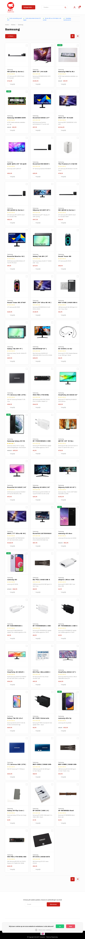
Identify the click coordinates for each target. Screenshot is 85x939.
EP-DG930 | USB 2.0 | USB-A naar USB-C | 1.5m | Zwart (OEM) (42, 811)
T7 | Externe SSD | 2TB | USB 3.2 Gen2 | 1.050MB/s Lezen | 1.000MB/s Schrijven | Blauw (16, 764)
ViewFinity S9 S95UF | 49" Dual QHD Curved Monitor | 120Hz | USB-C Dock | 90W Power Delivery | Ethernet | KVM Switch (16, 672)
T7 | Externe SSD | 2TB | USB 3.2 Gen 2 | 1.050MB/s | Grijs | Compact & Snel (16, 395)
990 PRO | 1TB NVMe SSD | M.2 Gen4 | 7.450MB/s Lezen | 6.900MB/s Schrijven (16, 857)
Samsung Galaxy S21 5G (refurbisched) (16, 441)
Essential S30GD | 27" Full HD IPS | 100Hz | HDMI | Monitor (41, 118)
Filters (11, 36)
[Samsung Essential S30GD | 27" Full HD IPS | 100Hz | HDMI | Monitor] (42, 101)
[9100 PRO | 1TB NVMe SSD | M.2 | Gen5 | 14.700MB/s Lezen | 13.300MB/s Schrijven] (42, 378)
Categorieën (27, 7)
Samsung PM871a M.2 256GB (66, 72)
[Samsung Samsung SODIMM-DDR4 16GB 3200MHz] (17, 101)
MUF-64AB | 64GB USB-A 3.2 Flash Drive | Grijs (67, 303)
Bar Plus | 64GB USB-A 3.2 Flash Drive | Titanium (41, 580)
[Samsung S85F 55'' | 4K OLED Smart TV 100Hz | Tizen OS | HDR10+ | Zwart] (42, 55)
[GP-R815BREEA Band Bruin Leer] (68, 794)
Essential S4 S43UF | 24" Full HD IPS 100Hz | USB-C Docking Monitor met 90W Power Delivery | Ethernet (16, 487)
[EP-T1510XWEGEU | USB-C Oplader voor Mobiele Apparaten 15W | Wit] (42, 424)
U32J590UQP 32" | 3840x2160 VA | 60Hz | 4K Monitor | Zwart (41, 349)
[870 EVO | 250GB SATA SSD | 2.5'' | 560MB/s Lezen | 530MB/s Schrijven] (42, 840)
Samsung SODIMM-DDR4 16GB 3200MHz (16, 118)
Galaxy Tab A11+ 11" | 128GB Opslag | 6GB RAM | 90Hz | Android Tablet (16, 349)
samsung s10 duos (65, 533)
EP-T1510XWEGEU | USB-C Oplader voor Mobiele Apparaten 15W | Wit (42, 441)
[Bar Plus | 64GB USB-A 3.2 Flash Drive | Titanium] (42, 563)
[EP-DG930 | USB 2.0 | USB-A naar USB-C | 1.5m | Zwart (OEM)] (42, 794)
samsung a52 (12, 579)
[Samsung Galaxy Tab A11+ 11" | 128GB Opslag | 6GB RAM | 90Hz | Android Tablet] (17, 332)
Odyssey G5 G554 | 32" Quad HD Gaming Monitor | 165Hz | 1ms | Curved (42, 487)
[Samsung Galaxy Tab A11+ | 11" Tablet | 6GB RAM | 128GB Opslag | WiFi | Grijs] (42, 240)
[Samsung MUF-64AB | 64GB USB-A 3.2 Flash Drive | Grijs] (68, 286)
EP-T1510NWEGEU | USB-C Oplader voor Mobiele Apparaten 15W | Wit (42, 626)
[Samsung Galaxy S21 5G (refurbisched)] (17, 424)
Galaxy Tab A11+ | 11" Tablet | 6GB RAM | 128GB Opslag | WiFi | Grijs (41, 256)
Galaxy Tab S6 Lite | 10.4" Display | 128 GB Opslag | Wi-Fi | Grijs (15, 718)
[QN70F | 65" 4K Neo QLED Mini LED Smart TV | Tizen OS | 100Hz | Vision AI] (68, 424)
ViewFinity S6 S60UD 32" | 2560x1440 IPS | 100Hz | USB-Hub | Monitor (68, 395)
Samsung (20, 24)
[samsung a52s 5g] (68, 701)
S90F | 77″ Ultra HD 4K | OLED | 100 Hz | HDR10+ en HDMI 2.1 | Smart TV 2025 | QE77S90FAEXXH (16, 534)
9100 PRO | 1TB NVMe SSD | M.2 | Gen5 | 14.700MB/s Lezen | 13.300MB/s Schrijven (41, 395)
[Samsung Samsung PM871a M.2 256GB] (68, 55)
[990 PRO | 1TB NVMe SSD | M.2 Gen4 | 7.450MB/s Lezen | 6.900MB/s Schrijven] (17, 840)
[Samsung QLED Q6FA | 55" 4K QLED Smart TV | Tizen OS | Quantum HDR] (17, 147)
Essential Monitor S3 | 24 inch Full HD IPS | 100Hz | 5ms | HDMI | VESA (15, 256)
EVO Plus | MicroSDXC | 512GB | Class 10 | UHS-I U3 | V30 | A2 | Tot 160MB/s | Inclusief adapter (42, 672)
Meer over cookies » (45, 930)
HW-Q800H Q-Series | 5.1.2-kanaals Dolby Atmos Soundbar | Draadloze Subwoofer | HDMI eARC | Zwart (67, 210)
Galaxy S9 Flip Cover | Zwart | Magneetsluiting (16, 811)
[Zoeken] (65, 7)
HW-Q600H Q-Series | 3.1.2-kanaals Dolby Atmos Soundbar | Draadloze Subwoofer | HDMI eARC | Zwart (16, 210)
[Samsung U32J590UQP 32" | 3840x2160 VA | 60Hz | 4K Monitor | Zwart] (42, 332)
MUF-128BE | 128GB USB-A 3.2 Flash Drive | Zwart (67, 764)
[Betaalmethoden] (42, 933)
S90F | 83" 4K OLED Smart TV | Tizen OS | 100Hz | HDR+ (66, 118)
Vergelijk (12, 84)
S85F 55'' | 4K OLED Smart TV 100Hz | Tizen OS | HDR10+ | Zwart (42, 72)
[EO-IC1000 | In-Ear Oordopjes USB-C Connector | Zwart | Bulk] (68, 332)
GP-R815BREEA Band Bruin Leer (66, 811)
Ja (60, 926)
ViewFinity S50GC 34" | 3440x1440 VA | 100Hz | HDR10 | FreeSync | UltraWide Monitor (67, 672)
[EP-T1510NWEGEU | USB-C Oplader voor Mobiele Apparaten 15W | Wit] (42, 609)
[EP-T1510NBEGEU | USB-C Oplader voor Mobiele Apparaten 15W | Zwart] (68, 609)
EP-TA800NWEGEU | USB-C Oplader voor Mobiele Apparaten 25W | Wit (16, 626)
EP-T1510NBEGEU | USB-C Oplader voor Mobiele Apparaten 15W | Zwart (67, 626)
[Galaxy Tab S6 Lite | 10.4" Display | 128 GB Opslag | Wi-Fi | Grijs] (17, 701)
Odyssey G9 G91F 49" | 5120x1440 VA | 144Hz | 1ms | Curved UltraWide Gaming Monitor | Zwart (42, 210)
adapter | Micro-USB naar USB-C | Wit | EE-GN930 (66, 580)
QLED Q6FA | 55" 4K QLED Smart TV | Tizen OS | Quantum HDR (17, 164)
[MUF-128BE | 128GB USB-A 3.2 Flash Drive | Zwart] (68, 748)
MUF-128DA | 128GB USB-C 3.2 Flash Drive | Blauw (42, 764)
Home (7, 24)
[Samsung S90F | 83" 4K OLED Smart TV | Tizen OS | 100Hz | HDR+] (68, 101)
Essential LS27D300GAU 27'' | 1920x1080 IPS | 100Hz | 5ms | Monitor (42, 534)
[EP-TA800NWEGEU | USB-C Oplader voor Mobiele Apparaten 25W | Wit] (17, 609)
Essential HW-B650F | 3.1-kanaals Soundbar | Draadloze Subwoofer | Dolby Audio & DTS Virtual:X (42, 164)
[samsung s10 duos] (68, 517)
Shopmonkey (54, 937)
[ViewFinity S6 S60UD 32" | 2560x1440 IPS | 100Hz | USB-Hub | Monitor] (68, 378)
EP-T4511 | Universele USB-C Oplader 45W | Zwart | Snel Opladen (41, 718)
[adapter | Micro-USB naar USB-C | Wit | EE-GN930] (68, 563)
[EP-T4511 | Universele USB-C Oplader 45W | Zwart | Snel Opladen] (42, 701)
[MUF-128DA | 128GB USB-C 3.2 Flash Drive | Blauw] (42, 748)
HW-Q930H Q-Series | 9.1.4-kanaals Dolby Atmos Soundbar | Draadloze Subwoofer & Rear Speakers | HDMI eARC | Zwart (16, 72)
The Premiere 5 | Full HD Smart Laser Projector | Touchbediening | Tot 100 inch (67, 164)
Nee (70, 926)
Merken (13, 24)
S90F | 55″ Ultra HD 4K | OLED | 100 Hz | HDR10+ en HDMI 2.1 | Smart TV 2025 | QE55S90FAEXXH (42, 303)
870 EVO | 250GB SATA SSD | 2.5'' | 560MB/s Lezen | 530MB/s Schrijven (41, 857)
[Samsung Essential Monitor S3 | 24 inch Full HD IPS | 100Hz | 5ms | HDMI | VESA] (17, 240)
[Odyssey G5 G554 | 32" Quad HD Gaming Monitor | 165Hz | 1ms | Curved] (42, 470)
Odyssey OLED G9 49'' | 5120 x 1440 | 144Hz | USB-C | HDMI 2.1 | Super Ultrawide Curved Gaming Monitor (67, 487)
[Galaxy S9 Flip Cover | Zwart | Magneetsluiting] (17, 794)
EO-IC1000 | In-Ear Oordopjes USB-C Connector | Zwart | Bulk (67, 349)
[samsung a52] (17, 563)
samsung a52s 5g (64, 718)
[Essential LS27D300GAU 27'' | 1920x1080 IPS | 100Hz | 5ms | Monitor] (42, 517)
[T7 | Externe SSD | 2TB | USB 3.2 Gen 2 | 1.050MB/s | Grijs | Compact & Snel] (17, 378)
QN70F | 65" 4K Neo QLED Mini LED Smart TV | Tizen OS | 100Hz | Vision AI (67, 441)
